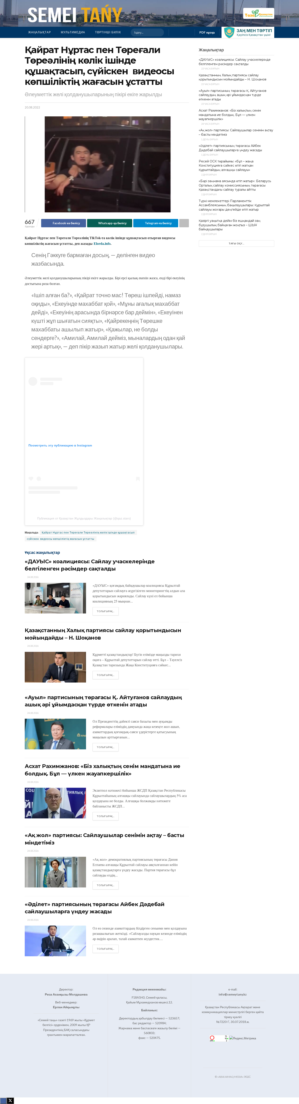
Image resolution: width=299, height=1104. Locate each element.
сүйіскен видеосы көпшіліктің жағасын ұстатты (60, 538)
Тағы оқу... (236, 243)
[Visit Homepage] (74, 13)
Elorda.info (102, 243)
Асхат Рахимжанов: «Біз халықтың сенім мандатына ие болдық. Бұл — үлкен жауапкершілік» (230, 114)
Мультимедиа (73, 32)
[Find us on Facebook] (174, 32)
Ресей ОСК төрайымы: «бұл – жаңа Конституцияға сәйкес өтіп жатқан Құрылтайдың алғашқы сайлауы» (226, 165)
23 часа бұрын (210, 68)
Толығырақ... (108, 611)
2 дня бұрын (209, 174)
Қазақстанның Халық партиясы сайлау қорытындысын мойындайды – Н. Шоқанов (232, 77)
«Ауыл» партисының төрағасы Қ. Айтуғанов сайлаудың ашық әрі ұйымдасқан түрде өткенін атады (232, 95)
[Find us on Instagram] (181, 32)
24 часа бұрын (210, 123)
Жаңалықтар (39, 32)
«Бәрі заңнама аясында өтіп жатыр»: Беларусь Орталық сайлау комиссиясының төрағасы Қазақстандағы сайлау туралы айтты (235, 185)
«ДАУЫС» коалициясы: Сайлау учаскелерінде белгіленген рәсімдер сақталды (235, 62)
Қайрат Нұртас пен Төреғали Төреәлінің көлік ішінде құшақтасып (88, 532)
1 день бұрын (209, 139)
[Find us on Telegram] (188, 32)
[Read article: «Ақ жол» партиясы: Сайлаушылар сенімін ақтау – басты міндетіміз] (55, 872)
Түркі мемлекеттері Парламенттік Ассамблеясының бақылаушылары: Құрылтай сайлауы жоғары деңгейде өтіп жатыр (234, 205)
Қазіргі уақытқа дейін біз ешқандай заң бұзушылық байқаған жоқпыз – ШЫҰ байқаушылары (229, 225)
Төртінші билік (108, 32)
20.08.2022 (32, 107)
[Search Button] (158, 32)
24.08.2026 (33, 577)
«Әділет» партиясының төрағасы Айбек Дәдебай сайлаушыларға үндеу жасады (230, 148)
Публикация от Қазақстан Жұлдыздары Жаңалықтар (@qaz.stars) (84, 518)
